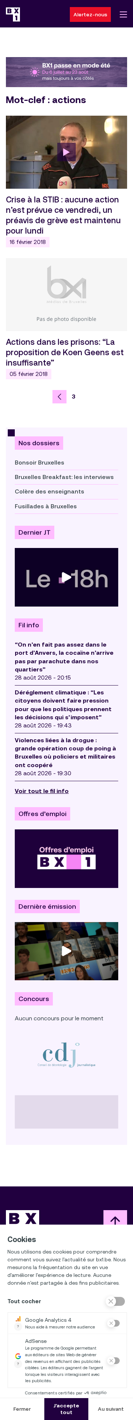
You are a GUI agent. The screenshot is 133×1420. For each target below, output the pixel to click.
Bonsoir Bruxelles (39, 462)
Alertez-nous (90, 14)
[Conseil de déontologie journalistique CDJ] (66, 1054)
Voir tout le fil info (42, 791)
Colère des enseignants (49, 491)
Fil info (28, 625)
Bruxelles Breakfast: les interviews (64, 477)
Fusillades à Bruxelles (46, 506)
